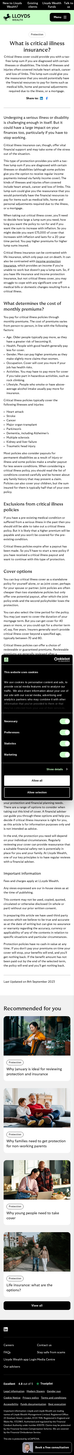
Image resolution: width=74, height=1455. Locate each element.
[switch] (65, 732)
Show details (55, 769)
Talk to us (68, 5)
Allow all (37, 780)
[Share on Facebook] (47, 98)
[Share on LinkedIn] (41, 98)
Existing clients (32, 5)
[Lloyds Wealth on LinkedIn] (6, 1329)
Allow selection (37, 792)
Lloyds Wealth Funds (51, 5)
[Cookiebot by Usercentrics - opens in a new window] (54, 659)
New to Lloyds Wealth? (12, 5)
